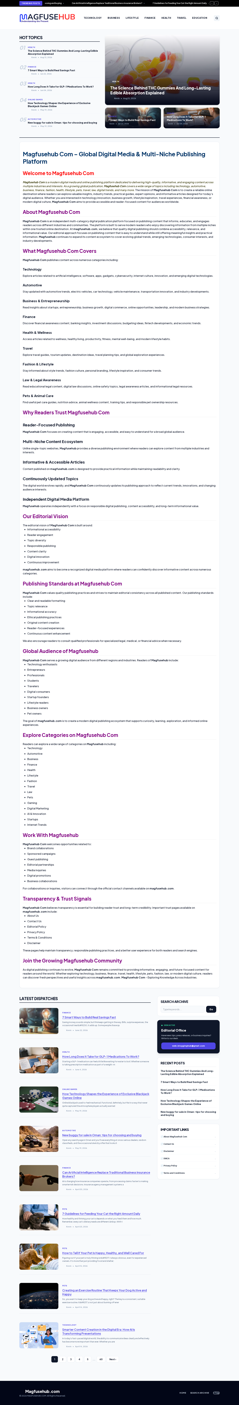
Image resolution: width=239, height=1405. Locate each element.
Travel (181, 17)
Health (166, 17)
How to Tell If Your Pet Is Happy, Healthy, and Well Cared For (103, 1253)
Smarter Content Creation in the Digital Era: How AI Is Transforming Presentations (98, 1331)
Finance (150, 17)
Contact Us (34, 921)
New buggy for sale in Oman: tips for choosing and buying (101, 1135)
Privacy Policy (36, 932)
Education (199, 17)
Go (211, 1009)
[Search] (217, 18)
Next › (112, 1359)
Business (114, 17)
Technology (93, 17)
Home (182, 1393)
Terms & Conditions (39, 937)
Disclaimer (33, 943)
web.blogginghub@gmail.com (188, 1046)
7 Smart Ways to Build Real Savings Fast (89, 1017)
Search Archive (199, 1393)
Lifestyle (132, 17)
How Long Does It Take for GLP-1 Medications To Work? (100, 1056)
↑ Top (216, 1393)
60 (101, 1359)
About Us (33, 915)
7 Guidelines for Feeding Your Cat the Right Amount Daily (101, 1213)
